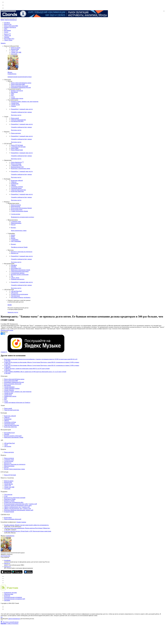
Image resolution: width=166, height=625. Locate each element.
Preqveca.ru (7, 566)
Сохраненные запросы (17, 273)
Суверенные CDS (16, 165)
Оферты (13, 185)
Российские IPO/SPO (17, 121)
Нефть (13, 236)
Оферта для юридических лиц (13, 508)
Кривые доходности (10, 27)
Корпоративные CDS (17, 167)
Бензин (13, 238)
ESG (12, 95)
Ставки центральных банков (19, 211)
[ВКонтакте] (2, 334)
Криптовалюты (15, 206)
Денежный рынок (16, 188)
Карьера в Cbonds (9, 500)
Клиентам (7, 595)
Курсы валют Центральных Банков (21, 208)
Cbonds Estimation (9, 387)
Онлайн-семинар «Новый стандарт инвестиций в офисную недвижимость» (26, 525)
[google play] (17, 573)
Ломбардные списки (17, 98)
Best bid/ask (7, 30)
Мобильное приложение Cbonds (20, 270)
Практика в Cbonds (9, 499)
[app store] (6, 573)
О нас (6, 496)
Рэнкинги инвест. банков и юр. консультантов (24, 101)
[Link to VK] (5, 580)
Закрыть (3, 43)
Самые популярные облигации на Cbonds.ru (17, 402)
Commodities (14, 239)
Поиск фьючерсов (17, 162)
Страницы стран (16, 221)
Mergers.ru (7, 563)
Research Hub (15, 49)
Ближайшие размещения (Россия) (21, 87)
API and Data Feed (16, 291)
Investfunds (7, 560)
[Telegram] (4, 334)
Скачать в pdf (33, 504)
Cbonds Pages (15, 103)
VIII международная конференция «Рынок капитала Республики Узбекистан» (27, 528)
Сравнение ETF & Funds (18, 146)
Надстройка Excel (9, 432)
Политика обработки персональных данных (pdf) (18, 510)
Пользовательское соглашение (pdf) (14, 599)
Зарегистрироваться (11, 19)
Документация (15, 296)
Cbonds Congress (21, 522)
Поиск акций (15, 118)
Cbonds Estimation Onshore (12, 388)
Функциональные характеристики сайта (16, 504)
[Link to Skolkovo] (9, 589)
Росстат (13, 224)
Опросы (13, 106)
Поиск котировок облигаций (19, 86)
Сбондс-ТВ (7, 35)
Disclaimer (7, 600)
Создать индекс (8, 461)
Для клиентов (8, 494)
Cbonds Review (8, 484)
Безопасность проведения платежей (14, 497)
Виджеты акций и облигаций (19, 274)
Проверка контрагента (17, 279)
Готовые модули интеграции (19, 294)
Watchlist (6, 37)
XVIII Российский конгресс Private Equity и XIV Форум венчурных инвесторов (27, 531)
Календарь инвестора (17, 191)
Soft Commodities (16, 241)
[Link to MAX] (5, 582)
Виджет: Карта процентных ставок (14, 469)
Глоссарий (14, 54)
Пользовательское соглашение (13, 597)
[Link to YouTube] (5, 578)
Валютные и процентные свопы (20, 168)
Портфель (7, 22)
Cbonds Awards (15, 104)
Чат (12, 276)
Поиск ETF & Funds (17, 145)
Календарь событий (17, 180)
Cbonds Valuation (9, 390)
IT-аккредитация (9, 511)
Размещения (14, 183)
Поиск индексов (16, 205)
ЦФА (5, 29)
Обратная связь (8, 594)
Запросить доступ (13, 312)
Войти (2, 19)
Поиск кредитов (16, 133)
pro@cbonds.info (5, 556)
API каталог (14, 292)
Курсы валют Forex (16, 209)
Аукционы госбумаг (17, 186)
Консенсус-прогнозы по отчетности (21, 251)
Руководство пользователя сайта (13, 502)
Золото (6, 32)
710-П (6, 444)
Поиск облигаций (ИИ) (11, 26)
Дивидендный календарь (18, 119)
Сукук (13, 97)
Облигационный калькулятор (20, 271)
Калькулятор (8, 517)
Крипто (7, 34)
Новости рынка (15, 47)
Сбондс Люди (8, 40)
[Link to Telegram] (5, 576)
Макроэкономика (16, 223)
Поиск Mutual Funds (17, 150)
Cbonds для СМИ (16, 52)
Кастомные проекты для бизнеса (20, 297)
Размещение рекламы (10, 592)
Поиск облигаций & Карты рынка (21, 83)
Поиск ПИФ (14, 148)
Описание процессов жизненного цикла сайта (18, 505)
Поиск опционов (16, 164)
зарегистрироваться (14, 618)
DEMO (10, 305)
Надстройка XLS (9, 38)
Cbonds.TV (4, 352)
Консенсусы (7, 24)
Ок (1, 617)
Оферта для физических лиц (12, 507)
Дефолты (13, 182)
